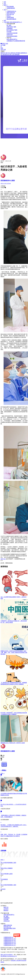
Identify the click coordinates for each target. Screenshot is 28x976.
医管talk (9, 16)
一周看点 (3, 770)
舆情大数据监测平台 (9, 914)
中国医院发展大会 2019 (10, 942)
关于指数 (3, 45)
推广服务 (6, 916)
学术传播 (6, 919)
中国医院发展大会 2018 (10, 943)
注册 (4, 49)
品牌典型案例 (10, 17)
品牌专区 (6, 930)
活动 (5, 9)
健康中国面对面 (11, 12)
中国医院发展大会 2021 (10, 940)
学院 (5, 20)
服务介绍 (6, 907)
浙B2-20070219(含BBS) (7, 954)
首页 (5, 2)
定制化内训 (7, 921)
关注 (5, 3)
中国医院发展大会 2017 (10, 945)
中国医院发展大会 (11, 11)
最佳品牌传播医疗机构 (10, 928)
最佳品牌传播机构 (11, 19)
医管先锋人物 (10, 14)
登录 (2, 49)
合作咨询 (6, 908)
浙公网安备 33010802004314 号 (9, 956)
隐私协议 (6, 910)
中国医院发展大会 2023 (10, 938)
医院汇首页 (5, 43)
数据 (5, 5)
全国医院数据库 (11, 8)
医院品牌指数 (10, 6)
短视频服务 (7, 917)
